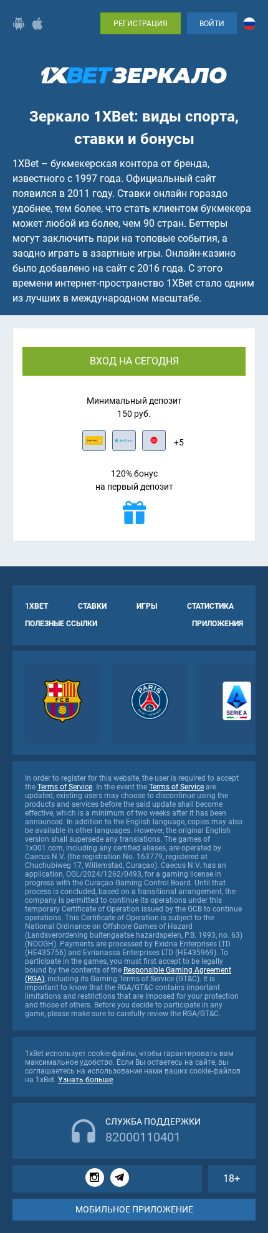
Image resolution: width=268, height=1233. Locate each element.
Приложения (217, 623)
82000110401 (143, 1137)
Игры (146, 606)
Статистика (210, 606)
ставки (92, 606)
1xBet (36, 606)
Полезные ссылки (61, 623)
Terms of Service (64, 787)
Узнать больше (85, 1079)
